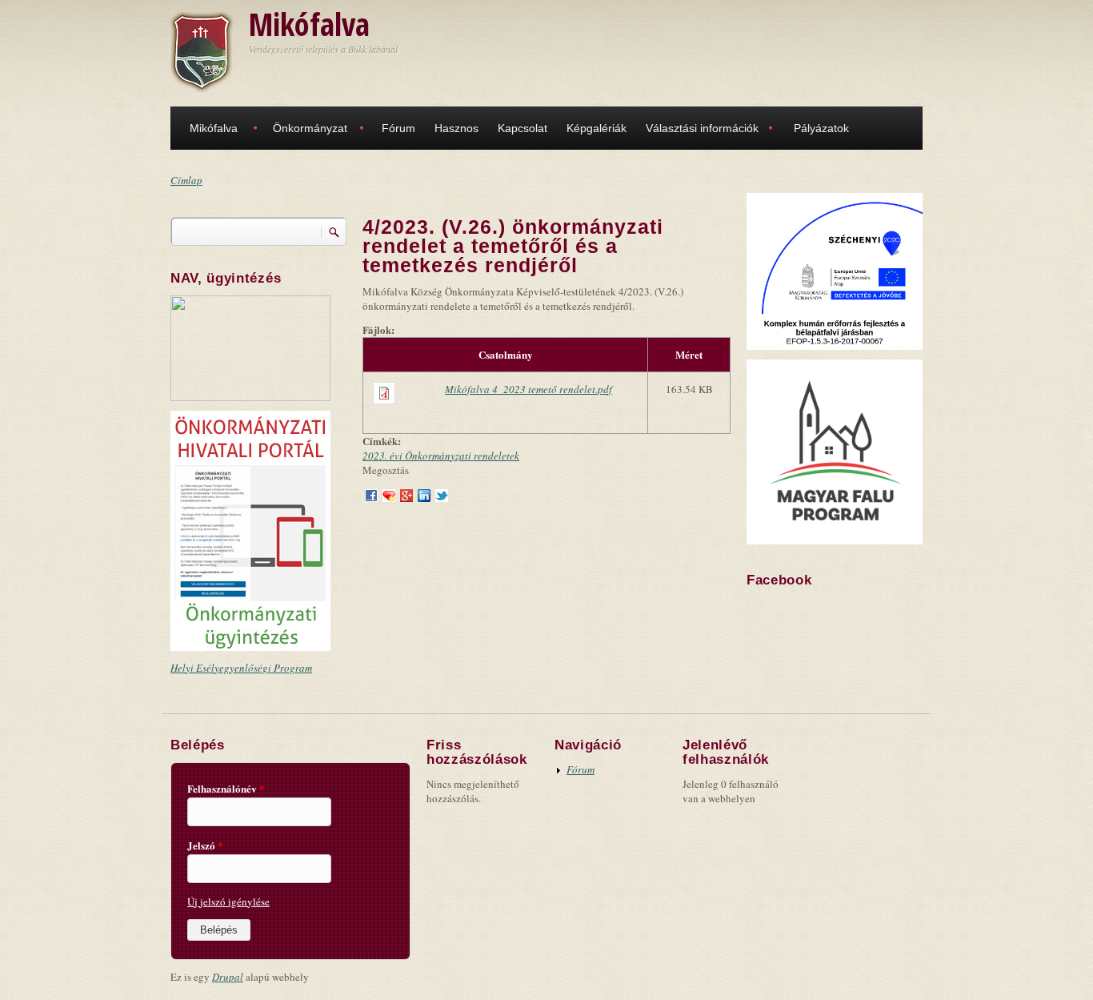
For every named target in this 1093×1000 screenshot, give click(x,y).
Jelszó (205, 845)
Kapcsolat (522, 128)
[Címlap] (201, 50)
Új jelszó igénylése (228, 901)
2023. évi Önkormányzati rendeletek (440, 455)
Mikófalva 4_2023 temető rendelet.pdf (528, 389)
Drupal (227, 977)
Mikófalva (309, 23)
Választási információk (702, 128)
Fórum (398, 128)
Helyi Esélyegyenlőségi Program (241, 668)
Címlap (186, 180)
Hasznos (456, 128)
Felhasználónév (226, 788)
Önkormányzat (310, 128)
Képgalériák (597, 128)
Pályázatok (821, 128)
